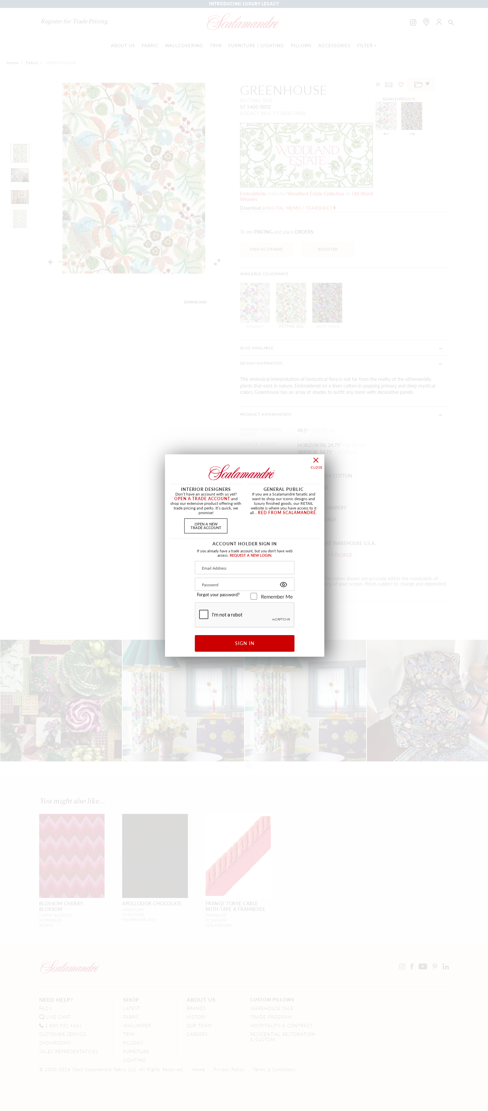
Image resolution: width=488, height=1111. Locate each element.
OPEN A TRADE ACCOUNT (202, 498)
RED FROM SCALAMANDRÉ (287, 512)
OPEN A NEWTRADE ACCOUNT (206, 525)
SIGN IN (245, 643)
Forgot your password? (218, 595)
